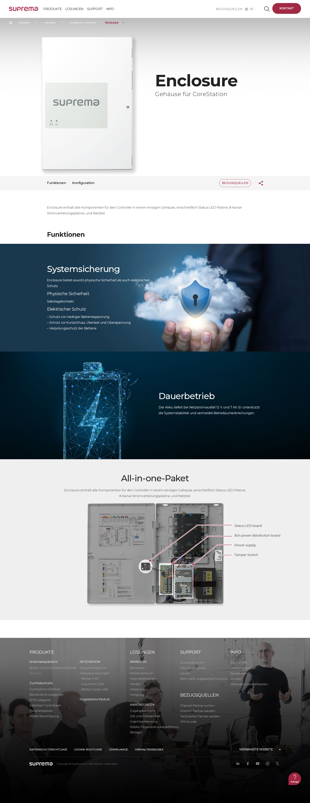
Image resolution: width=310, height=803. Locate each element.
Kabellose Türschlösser (45, 705)
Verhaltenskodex (149, 749)
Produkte (24, 22)
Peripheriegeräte (41, 711)
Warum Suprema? (243, 668)
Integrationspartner (93, 668)
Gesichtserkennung (143, 721)
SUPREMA (23, 10)
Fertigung (137, 695)
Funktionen (56, 183)
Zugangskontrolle (142, 711)
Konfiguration (83, 183)
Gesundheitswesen (143, 678)
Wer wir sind (238, 662)
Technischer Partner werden (200, 716)
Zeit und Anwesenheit (145, 716)
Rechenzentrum (141, 673)
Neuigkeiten (239, 673)
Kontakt (287, 8)
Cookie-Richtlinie (88, 749)
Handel (135, 684)
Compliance (118, 749)
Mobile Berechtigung (44, 716)
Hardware (50, 22)
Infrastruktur (139, 689)
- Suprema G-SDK (92, 684)
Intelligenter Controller (82, 22)
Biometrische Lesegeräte (46, 694)
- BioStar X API (89, 678)
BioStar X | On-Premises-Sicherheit (52, 668)
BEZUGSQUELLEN (229, 9)
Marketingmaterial (193, 668)
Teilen (258, 183)
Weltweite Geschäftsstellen (249, 684)
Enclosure (111, 22)
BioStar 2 (35, 673)
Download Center (192, 662)
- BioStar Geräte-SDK (94, 689)
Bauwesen (137, 668)
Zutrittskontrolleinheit (44, 689)
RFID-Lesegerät (40, 700)
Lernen (185, 673)
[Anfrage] (294, 778)
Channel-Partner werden (197, 711)
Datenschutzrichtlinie (48, 749)
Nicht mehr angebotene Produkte (204, 679)
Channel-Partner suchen (197, 705)
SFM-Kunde (188, 721)
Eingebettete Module (95, 699)
